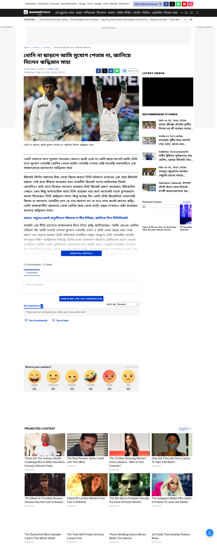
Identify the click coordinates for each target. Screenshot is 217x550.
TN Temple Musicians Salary (54, 19)
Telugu (82, 3)
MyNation (124, 3)
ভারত (79, 12)
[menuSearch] (197, 12)
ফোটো (137, 12)
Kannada (54, 3)
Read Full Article (81, 253)
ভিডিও (146, 12)
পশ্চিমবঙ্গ (89, 12)
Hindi (105, 3)
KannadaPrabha (69, 3)
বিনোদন (101, 12)
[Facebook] (166, 4)
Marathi (114, 3)
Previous (185, 19)
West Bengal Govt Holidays (84, 19)
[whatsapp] (178, 4)
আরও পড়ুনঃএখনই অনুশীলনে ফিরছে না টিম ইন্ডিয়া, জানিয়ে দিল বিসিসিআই (76, 218)
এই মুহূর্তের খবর (64, 12)
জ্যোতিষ (157, 12)
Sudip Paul (53, 69)
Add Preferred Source (146, 4)
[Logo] (38, 13)
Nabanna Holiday (158, 19)
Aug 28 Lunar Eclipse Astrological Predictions (124, 19)
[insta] (190, 4)
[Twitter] (172, 4)
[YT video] (184, 4)
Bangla (98, 3)
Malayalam (31, 3)
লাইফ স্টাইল (123, 12)
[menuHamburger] (191, 12)
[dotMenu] (181, 12)
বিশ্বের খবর (170, 12)
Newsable (43, 3)
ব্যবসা (111, 12)
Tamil (90, 3)
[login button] (187, 13)
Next (190, 19)
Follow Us (133, 71)
